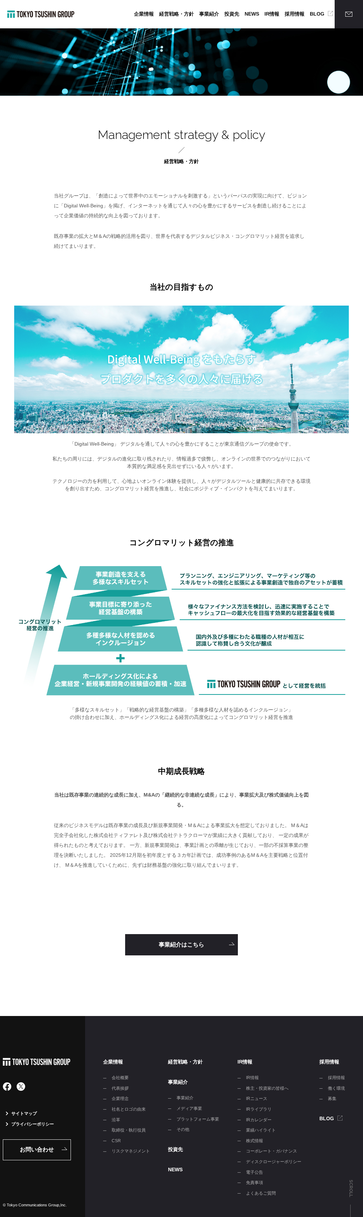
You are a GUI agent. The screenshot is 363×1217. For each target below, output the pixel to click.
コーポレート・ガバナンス (271, 1151)
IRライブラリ (259, 1109)
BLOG (317, 14)
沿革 (116, 1119)
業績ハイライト (261, 1130)
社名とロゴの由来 (129, 1109)
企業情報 (144, 14)
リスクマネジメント (131, 1151)
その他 (183, 1129)
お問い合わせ (37, 1149)
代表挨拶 (120, 1088)
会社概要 (120, 1077)
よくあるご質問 (261, 1193)
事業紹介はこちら (181, 945)
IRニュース (256, 1098)
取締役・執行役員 (129, 1130)
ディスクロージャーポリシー (273, 1161)
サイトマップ (24, 1113)
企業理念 (120, 1098)
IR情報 (271, 14)
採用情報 (295, 14)
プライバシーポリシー (32, 1124)
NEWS (252, 14)
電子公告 (254, 1172)
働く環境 (336, 1088)
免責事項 (254, 1182)
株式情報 (254, 1140)
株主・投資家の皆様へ (267, 1088)
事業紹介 (209, 14)
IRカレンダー (259, 1119)
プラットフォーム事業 (198, 1119)
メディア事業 (189, 1108)
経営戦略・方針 (176, 14)
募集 (332, 1098)
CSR (116, 1140)
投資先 (231, 14)
